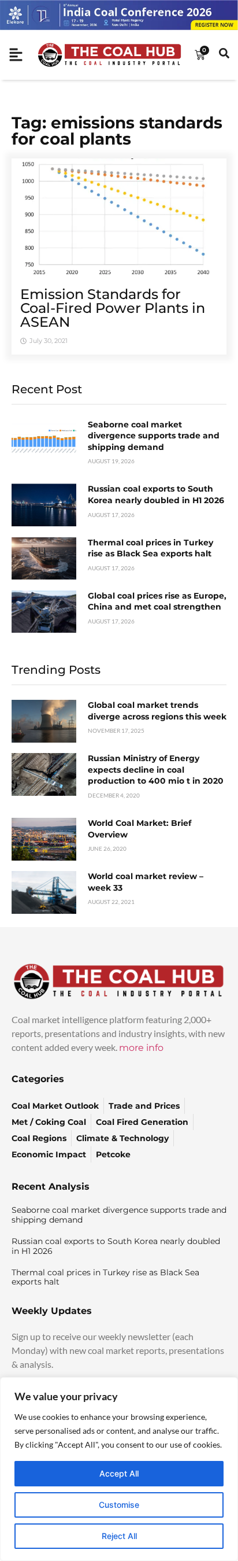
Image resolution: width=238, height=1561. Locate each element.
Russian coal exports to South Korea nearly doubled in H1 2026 (156, 494)
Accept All (119, 1473)
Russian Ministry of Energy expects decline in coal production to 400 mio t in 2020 (156, 769)
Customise (119, 1505)
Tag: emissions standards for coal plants (117, 131)
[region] (119, 1469)
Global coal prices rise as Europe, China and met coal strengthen (157, 601)
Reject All (119, 1536)
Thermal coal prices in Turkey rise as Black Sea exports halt (150, 548)
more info (141, 1047)
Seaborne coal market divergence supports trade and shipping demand (154, 435)
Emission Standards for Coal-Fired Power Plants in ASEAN (112, 308)
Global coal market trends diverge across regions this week (157, 711)
